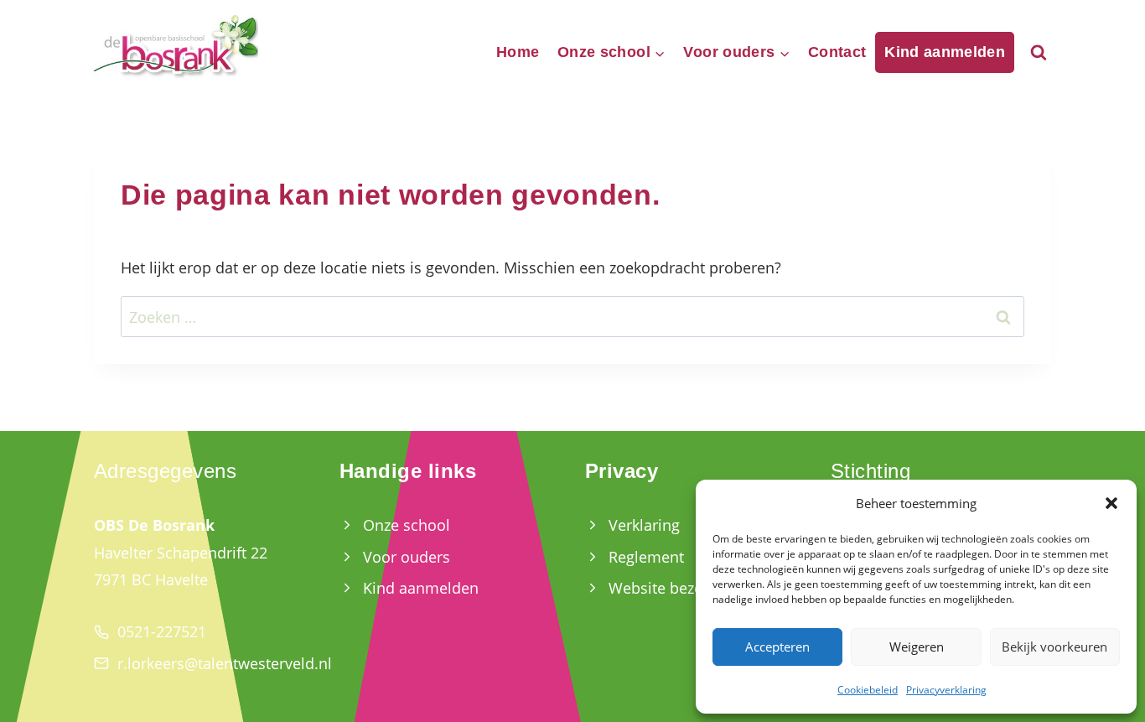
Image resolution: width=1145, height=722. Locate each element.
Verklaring (644, 525)
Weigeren (916, 646)
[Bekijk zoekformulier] (1038, 53)
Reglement (646, 557)
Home (517, 52)
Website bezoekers (675, 588)
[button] (1111, 503)
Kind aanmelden (944, 52)
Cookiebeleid (867, 690)
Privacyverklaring (946, 690)
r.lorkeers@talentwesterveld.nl (224, 663)
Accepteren (777, 646)
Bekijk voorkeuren (1054, 646)
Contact (837, 52)
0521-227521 (161, 631)
